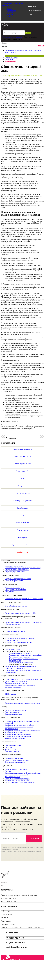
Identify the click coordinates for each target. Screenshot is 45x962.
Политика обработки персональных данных (20, 928)
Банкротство (9, 591)
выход (9, 16)
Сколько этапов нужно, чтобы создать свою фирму (23, 568)
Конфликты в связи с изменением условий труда (22, 731)
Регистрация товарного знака (19, 657)
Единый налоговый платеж (15, 631)
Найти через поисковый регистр (13, 37)
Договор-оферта (8, 924)
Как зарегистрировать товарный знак (18, 651)
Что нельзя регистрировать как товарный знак (25, 655)
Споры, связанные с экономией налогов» (20, 782)
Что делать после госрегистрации (17, 570)
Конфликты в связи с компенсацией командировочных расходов (18, 737)
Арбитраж (8, 747)
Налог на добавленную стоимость (17, 769)
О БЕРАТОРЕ (32, 6)
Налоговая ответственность (15, 758)
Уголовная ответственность (15, 762)
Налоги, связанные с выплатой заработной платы (22, 773)
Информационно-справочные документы (20, 685)
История (10, 14)
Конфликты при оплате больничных (18, 734)
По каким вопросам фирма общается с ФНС (21, 613)
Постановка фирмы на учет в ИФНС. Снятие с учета (24, 599)
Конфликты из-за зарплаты (14, 732)
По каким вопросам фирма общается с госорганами (23, 622)
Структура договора (12, 712)
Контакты (5, 918)
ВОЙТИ (30, 15)
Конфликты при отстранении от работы (19, 725)
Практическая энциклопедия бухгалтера (19, 895)
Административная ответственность (18, 760)
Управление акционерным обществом (18, 642)
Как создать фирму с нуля (14, 566)
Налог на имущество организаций (17, 779)
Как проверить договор (13, 714)
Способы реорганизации (14, 581)
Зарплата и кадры (9, 902)
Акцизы (8, 771)
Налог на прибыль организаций (16, 775)
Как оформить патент (12, 649)
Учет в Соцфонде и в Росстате (16, 606)
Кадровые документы (13, 687)
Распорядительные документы (16, 683)
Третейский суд (10, 749)
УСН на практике (8, 898)
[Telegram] (7, 952)
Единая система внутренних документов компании (23, 679)
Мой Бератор (11, 11)
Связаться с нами (16, 959)
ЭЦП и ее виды (10, 694)
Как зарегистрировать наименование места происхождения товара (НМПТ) (20, 667)
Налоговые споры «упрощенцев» (17, 780)
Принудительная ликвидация (15, 590)
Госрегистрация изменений (15, 571)
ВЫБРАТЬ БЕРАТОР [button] (34, 10)
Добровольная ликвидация (14, 588)
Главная (9, 9)
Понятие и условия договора (15, 710)
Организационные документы (16, 681)
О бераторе (6, 911)
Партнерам (6, 921)
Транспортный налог (12, 777)
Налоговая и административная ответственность (22, 703)
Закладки (10, 12)
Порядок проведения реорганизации (18, 579)
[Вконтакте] (8, 952)
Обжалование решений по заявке (21, 662)
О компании (6, 915)
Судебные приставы (12, 751)
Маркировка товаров (12, 624)
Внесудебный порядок (13, 745)
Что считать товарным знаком (20, 653)
